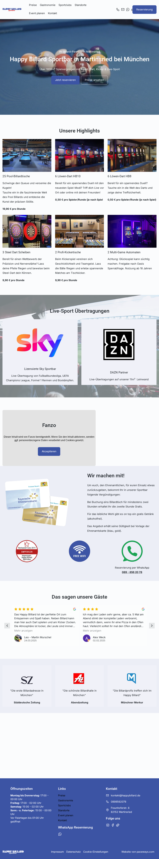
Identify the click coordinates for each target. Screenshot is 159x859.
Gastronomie (47, 5)
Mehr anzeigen (23, 630)
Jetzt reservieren (65, 79)
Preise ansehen (94, 79)
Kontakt (52, 13)
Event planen (37, 13)
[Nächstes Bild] (152, 625)
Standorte (80, 5)
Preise (33, 5)
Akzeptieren (49, 451)
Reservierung (144, 9)
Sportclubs (65, 5)
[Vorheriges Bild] (7, 625)
